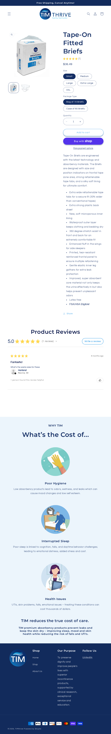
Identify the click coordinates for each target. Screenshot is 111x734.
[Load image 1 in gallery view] (13, 87)
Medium (84, 76)
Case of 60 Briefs (75, 109)
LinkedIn (87, 657)
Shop (35, 664)
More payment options (83, 148)
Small (69, 76)
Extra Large (87, 83)
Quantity (67, 116)
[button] (9, 13)
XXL (68, 90)
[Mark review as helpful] (100, 380)
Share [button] (70, 314)
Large (69, 83)
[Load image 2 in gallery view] (25, 87)
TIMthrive (19, 729)
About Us (37, 671)
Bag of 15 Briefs (75, 102)
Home (36, 658)
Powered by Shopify (32, 729)
